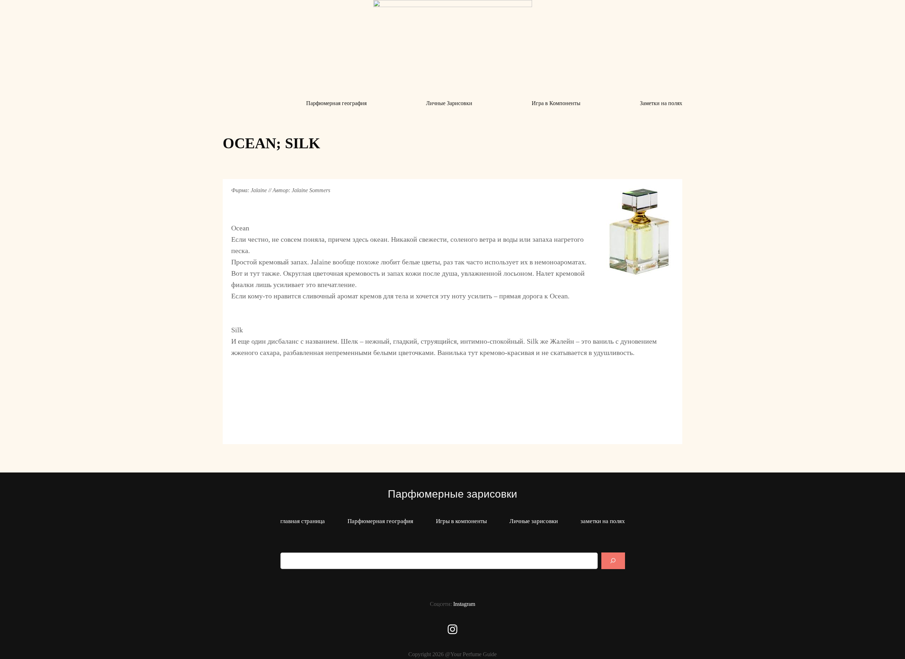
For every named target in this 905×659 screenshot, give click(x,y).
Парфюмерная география (380, 521)
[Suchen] (613, 560)
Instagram (464, 604)
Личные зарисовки (533, 521)
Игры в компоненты (461, 521)
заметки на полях (602, 521)
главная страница (302, 521)
